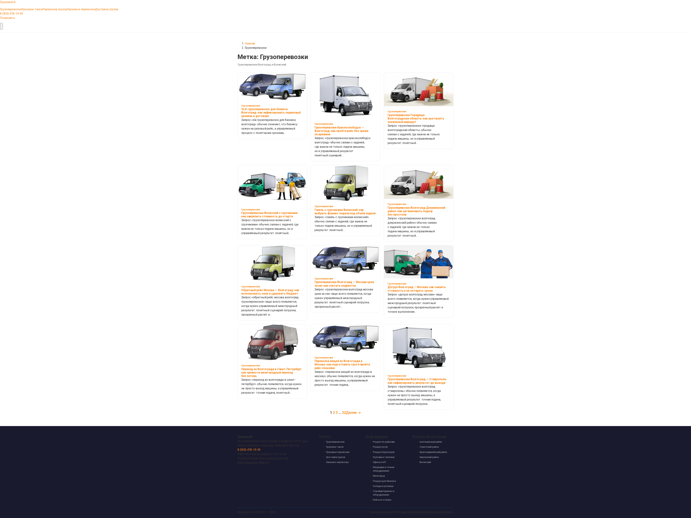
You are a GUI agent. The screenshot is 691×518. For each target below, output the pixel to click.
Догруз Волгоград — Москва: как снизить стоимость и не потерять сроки (417, 288)
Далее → (353, 412)
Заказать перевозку (337, 462)
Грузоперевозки (11, 9)
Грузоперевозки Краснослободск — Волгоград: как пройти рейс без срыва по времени (341, 131)
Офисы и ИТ (379, 462)
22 (344, 412)
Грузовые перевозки (81, 9)
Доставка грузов (106, 9)
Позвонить (7, 18)
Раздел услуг (380, 446)
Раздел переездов (383, 452)
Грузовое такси (32, 9)
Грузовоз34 (245, 436)
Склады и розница (383, 486)
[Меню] (1, 26)
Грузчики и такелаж (384, 457)
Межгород (379, 475)
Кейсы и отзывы (382, 499)
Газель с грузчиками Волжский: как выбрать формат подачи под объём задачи (345, 211)
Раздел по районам (384, 441)
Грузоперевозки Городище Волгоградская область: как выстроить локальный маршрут (416, 118)
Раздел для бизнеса (384, 481)
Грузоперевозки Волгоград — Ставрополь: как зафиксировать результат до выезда (417, 380)
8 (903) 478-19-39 (11, 13)
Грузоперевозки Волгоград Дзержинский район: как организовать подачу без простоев (416, 211)
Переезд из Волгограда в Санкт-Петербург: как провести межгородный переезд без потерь (271, 372)
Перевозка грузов (54, 9)
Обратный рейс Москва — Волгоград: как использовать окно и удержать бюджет (270, 291)
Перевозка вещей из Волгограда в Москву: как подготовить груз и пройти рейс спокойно (342, 364)
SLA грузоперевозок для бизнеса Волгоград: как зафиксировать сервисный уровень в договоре (271, 112)
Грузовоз (7, 2)
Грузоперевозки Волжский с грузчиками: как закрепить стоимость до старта (269, 214)
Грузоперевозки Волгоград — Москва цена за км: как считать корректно (344, 283)
